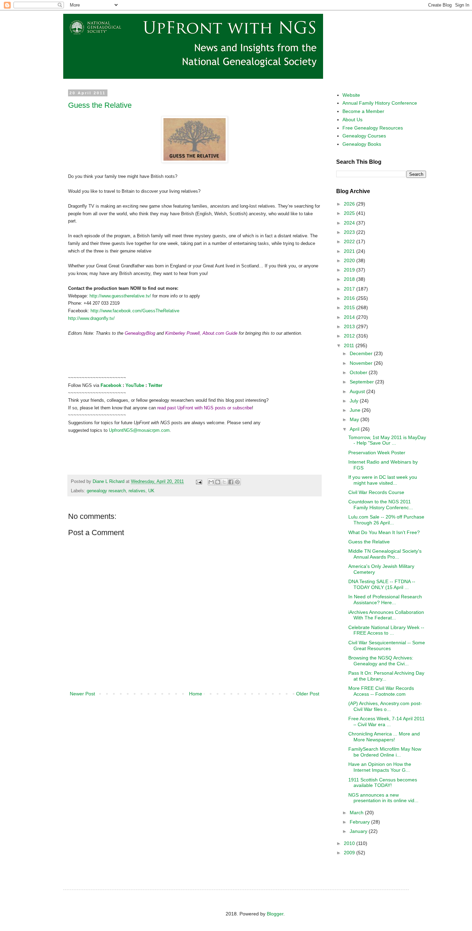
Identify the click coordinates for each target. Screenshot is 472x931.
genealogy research (106, 490)
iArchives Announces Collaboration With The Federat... (386, 615)
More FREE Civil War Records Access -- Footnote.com (381, 691)
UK (151, 490)
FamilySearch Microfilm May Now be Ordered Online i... (384, 752)
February (360, 822)
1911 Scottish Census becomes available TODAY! (382, 782)
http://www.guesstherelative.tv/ (120, 295)
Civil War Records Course (376, 492)
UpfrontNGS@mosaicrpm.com (139, 430)
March (357, 812)
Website (351, 95)
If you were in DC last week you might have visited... (382, 480)
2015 (350, 307)
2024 (350, 223)
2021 (350, 251)
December (362, 353)
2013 (350, 326)
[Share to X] (224, 481)
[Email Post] (199, 481)
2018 (350, 279)
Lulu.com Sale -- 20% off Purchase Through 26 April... (386, 519)
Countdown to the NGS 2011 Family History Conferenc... (380, 504)
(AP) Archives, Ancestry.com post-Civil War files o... (385, 706)
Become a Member (363, 111)
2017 (350, 289)
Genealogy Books (361, 144)
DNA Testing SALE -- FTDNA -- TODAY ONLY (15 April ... (381, 584)
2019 (350, 270)
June (356, 410)
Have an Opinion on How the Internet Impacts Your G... (379, 767)
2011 (350, 345)
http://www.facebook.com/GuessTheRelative (135, 310)
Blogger (275, 913)
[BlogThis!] (217, 481)
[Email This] (211, 481)
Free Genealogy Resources (372, 128)
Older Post (307, 693)
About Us (352, 119)
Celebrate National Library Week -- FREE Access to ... (386, 630)
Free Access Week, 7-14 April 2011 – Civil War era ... (386, 721)
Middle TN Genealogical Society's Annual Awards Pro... (385, 554)
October (359, 372)
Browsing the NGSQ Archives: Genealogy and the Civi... (380, 660)
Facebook (111, 385)
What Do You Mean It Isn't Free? (384, 532)
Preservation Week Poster (376, 452)
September (362, 381)
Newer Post (82, 693)
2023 (350, 232)
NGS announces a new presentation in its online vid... (383, 798)
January (359, 831)
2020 (350, 260)
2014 (350, 317)
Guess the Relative (100, 105)
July (355, 400)
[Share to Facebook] (230, 481)
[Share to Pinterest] (237, 481)
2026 (350, 204)
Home (195, 693)
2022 (350, 241)
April (355, 429)
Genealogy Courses (364, 136)
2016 (350, 298)
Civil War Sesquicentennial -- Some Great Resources (386, 645)
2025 (350, 213)
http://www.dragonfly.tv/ (91, 318)
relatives (137, 490)
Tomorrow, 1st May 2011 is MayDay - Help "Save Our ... (387, 440)
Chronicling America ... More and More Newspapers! (384, 736)
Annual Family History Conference (379, 103)
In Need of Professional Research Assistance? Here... (385, 599)
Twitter (155, 385)
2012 (350, 336)
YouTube (134, 385)
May (355, 419)
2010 (350, 843)
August (358, 391)
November (362, 363)
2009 (350, 852)
